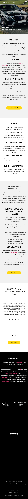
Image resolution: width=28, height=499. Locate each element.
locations (19, 362)
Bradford (10, 371)
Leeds (25, 369)
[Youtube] (15, 434)
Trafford (4, 377)
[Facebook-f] (11, 434)
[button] (12, 335)
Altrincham (5, 381)
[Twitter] (13, 434)
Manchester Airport (11, 373)
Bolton (8, 369)
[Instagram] (17, 434)
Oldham (3, 369)
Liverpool (20, 369)
